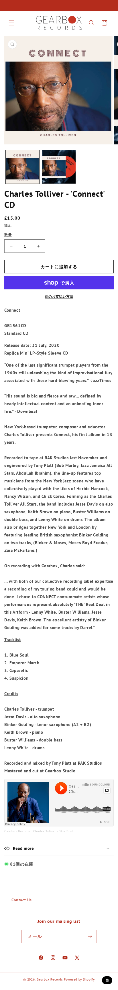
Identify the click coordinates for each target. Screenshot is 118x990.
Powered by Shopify (79, 979)
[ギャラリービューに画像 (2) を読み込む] (59, 167)
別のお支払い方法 (59, 296)
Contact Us (21, 899)
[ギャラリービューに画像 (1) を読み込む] (22, 167)
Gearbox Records (17, 831)
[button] (11, 23)
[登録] (90, 936)
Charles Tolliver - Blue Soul (53, 831)
